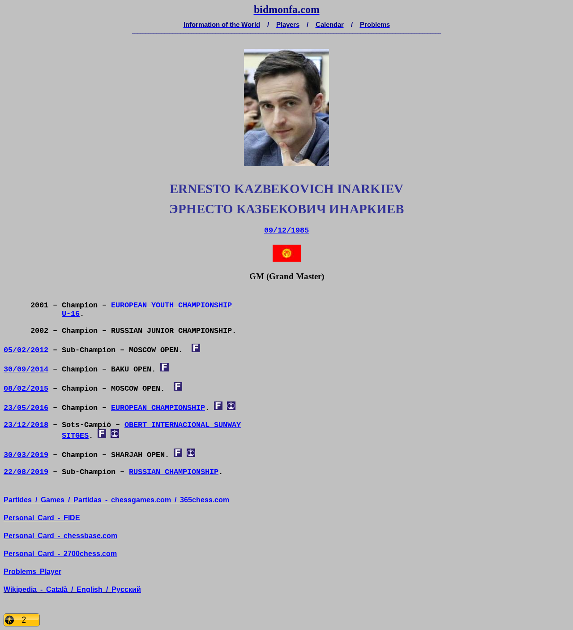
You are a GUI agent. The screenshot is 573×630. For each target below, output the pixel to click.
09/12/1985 (286, 230)
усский (126, 589)
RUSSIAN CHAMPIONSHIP (173, 472)
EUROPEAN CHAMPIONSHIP (158, 408)
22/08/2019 (26, 472)
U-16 (71, 314)
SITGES (75, 436)
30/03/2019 (26, 455)
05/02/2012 (26, 350)
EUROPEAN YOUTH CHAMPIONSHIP (171, 305)
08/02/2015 (26, 388)
